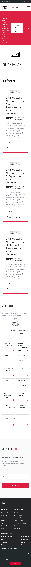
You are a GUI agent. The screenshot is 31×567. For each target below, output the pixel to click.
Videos (3, 523)
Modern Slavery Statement (19, 527)
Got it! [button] (15, 563)
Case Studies (5, 515)
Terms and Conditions (20, 518)
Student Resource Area (6, 527)
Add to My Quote (14, 148)
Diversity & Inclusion (20, 523)
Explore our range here (17, 28)
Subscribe (15, 485)
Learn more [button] (5, 559)
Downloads (4, 513)
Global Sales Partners (7, 1)
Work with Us (18, 515)
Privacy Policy (18, 521)
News (3, 521)
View (11, 143)
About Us (17, 513)
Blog (2, 518)
